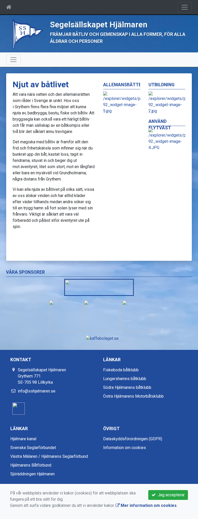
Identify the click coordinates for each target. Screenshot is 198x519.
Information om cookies (124, 447)
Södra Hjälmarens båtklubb (127, 387)
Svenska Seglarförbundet (33, 447)
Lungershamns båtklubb (124, 378)
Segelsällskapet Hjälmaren (98, 24)
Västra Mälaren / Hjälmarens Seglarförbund (49, 456)
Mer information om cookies (148, 505)
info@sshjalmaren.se (36, 391)
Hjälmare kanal (23, 438)
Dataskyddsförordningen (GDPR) (132, 438)
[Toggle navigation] (184, 7)
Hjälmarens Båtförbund (30, 465)
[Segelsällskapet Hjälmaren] (28, 33)
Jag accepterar (170, 494)
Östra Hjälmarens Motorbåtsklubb (133, 396)
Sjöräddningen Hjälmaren (32, 473)
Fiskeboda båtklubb (121, 369)
